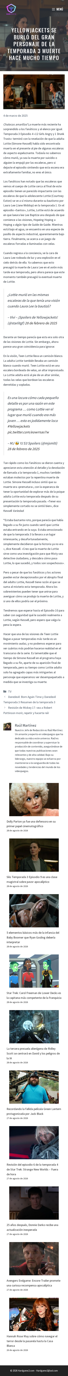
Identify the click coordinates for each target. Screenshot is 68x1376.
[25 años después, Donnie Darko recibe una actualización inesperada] (34, 1217)
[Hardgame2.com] (11, 9)
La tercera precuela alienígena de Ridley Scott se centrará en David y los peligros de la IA (33, 1053)
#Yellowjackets (18, 426)
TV (9, 691)
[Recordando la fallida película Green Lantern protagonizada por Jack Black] (34, 1101)
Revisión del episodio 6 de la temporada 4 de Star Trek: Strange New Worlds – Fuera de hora (32, 1169)
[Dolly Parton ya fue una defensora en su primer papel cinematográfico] (34, 814)
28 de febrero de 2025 (41, 323)
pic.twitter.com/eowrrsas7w (28, 432)
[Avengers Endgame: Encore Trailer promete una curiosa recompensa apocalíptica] (34, 1273)
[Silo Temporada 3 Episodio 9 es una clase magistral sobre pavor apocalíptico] (34, 869)
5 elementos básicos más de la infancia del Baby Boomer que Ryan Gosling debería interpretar (33, 937)
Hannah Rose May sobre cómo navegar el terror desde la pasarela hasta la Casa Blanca (32, 1341)
